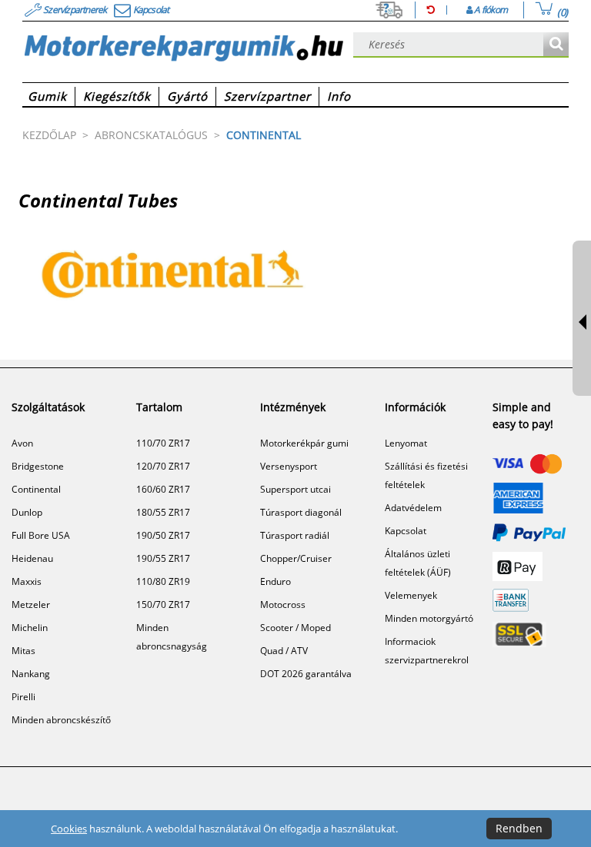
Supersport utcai (295, 489)
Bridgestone (38, 466)
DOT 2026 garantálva (306, 673)
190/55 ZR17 (163, 558)
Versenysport (288, 466)
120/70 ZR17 (163, 466)
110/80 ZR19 (163, 581)
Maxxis (27, 581)
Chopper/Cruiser (296, 558)
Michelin (30, 627)
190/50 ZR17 (163, 535)
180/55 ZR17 (163, 512)
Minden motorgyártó (429, 618)
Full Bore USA (41, 535)
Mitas (23, 650)
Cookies (69, 828)
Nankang (31, 673)
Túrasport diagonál (301, 512)
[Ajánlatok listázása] (556, 45)
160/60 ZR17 (163, 489)
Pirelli (23, 696)
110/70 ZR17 (163, 443)
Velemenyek (411, 595)
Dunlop (27, 512)
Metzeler (31, 604)
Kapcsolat (405, 530)
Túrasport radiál (294, 535)
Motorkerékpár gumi (304, 443)
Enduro (275, 581)
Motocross (283, 604)
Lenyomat (406, 443)
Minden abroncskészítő (61, 719)
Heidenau (32, 558)
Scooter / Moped (295, 627)
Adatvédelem (413, 507)
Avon (22, 443)
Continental (36, 489)
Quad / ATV (284, 650)
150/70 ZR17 (163, 604)
